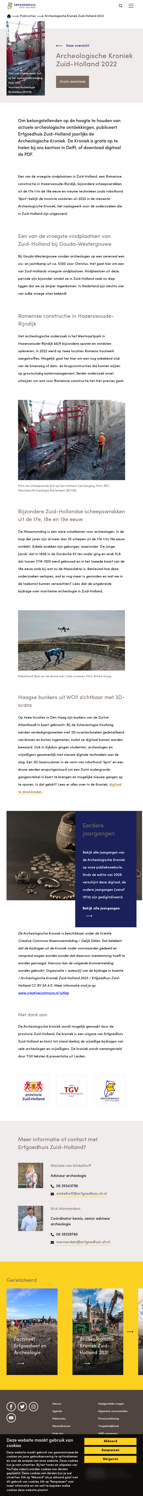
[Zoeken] (120, 5)
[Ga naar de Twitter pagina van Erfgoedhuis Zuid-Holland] (22, 1406)
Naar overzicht (77, 45)
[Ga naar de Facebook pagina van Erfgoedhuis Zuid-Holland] (11, 1406)
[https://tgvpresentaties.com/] (71, 1090)
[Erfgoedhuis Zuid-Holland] (21, 5)
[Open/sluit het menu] (131, 5)
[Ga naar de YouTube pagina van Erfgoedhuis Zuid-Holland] (11, 1417)
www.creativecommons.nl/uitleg (43, 993)
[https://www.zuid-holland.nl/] (33, 1090)
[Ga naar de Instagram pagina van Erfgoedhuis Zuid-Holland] (33, 1406)
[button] (130, 1331)
